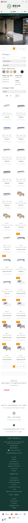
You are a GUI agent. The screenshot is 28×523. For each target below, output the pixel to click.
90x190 (18, 77)
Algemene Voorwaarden (14, 466)
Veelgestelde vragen (14, 505)
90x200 (6, 77)
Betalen (14, 459)
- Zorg (14, 489)
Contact (14, 498)
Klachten (14, 470)
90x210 (6, 79)
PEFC (18, 84)
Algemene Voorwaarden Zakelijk (14, 491)
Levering (14, 457)
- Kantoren (14, 484)
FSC (18, 82)
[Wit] (18, 71)
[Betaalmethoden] (3, 514)
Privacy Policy (14, 468)
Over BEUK (14, 503)
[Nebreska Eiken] (14, 71)
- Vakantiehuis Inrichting (14, 487)
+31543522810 (14, 448)
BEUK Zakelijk (14, 478)
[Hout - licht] (7, 71)
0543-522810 (15, 445)
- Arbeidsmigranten (14, 480)
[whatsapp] (4, 519)
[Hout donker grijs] (3, 71)
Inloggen (14, 507)
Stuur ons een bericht (14, 450)
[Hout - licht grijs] (11, 71)
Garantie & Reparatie (14, 464)
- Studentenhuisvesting (14, 482)
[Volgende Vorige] (24, 48)
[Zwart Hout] (22, 71)
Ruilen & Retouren (14, 461)
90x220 (6, 81)
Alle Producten (14, 501)
